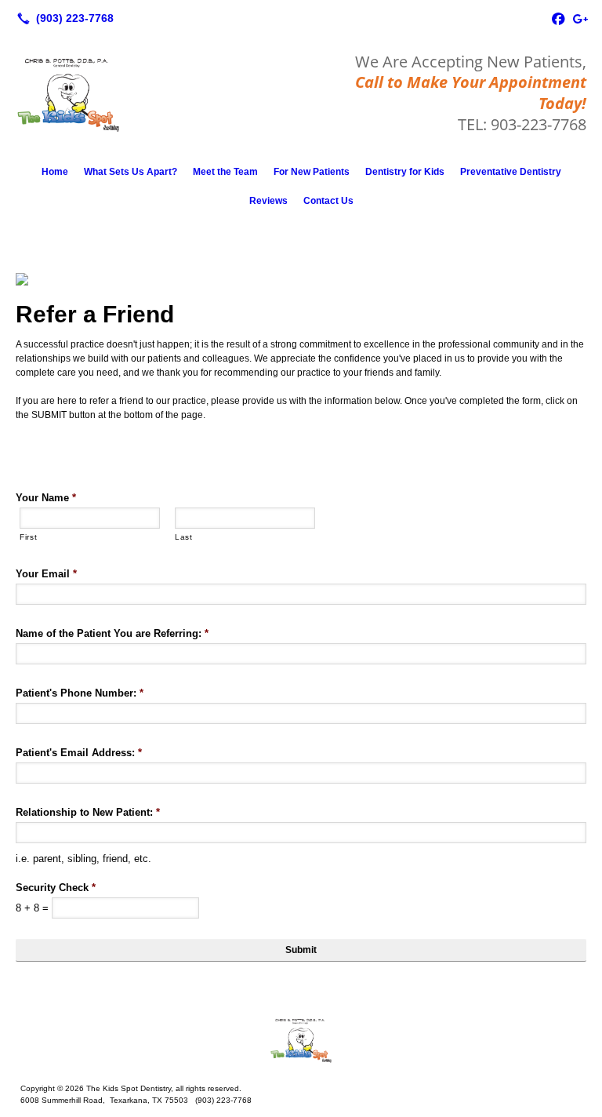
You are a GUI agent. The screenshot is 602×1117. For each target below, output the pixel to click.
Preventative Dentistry (510, 171)
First (28, 537)
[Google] (580, 18)
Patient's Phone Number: (79, 693)
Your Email (46, 574)
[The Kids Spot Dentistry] (301, 1040)
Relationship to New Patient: (88, 812)
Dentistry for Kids (404, 171)
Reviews (268, 200)
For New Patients (312, 171)
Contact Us (328, 200)
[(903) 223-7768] (62, 18)
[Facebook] (558, 18)
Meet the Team (225, 171)
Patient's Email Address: (79, 753)
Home (55, 171)
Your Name (46, 498)
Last (184, 537)
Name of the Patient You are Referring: (112, 633)
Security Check (56, 887)
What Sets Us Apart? (130, 171)
